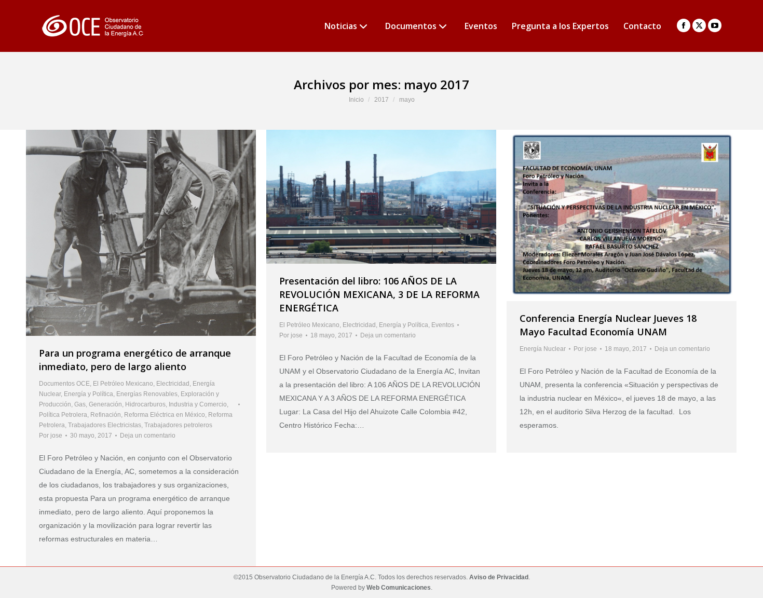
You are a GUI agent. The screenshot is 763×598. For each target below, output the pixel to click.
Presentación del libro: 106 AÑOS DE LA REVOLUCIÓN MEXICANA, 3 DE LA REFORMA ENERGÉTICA (379, 294)
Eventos (442, 325)
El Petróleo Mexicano (123, 383)
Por (50, 435)
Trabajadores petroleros (178, 425)
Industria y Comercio (198, 404)
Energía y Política (88, 394)
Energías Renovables (147, 394)
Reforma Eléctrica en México (164, 414)
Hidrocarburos (145, 404)
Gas (80, 404)
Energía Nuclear (543, 348)
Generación (105, 404)
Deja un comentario (147, 435)
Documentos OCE (64, 383)
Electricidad (172, 383)
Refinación (105, 414)
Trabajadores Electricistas (104, 425)
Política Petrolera (63, 414)
